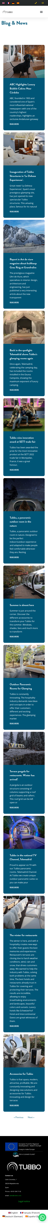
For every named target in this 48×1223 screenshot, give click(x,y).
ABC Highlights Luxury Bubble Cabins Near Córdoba (22, 88)
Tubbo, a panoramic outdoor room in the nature (20, 522)
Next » (31, 1117)
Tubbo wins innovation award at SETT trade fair (22, 440)
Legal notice (24, 1201)
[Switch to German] (13, 3)
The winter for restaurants (23, 935)
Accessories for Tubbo (21, 1074)
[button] (41, 12)
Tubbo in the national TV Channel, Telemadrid (23, 857)
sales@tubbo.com (15, 1195)
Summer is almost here (22, 605)
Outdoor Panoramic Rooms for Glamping (21, 686)
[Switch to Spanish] (18, 3)
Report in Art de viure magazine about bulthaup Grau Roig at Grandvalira (23, 263)
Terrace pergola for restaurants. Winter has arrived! (22, 775)
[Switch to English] (3, 3)
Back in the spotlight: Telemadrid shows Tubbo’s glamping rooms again (23, 354)
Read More (14, 124)
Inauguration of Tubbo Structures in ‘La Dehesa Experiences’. (23, 176)
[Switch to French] (8, 3)
